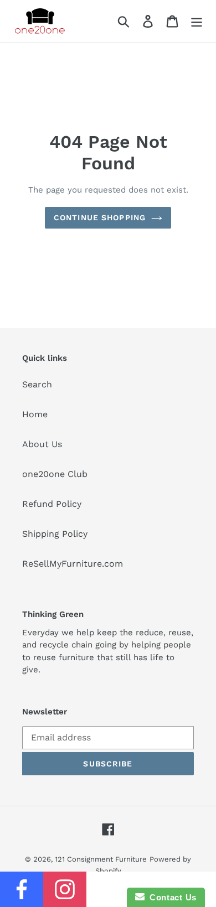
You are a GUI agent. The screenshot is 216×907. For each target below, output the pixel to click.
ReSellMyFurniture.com (72, 563)
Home (35, 414)
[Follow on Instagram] (64, 889)
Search (37, 384)
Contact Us (171, 897)
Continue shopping (100, 217)
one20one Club (55, 474)
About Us (42, 444)
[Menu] (196, 21)
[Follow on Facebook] (21, 889)
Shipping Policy (55, 533)
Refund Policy (51, 504)
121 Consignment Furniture (101, 859)
